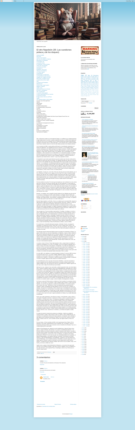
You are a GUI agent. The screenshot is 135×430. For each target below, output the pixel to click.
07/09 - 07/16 (85, 274)
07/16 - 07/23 (85, 272)
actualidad (87, 87)
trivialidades (91, 87)
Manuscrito (85, 94)
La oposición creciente (41, 95)
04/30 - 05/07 (85, 297)
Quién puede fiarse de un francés (43, 89)
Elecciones (39, 56)
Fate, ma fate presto (41, 91)
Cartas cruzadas (87, 86)
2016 (83, 337)
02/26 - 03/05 (85, 312)
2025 (83, 238)
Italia (38, 81)
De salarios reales (91, 174)
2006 (83, 354)
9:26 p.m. (45, 368)
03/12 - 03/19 (85, 309)
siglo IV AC (84, 95)
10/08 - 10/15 (85, 259)
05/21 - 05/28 (85, 285)
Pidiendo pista (39, 83)
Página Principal (57, 404)
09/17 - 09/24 (85, 264)
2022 (83, 327)
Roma (82, 89)
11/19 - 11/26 (85, 249)
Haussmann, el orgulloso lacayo (43, 78)
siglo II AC (89, 88)
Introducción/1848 (40, 55)
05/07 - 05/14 (85, 296)
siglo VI (82, 85)
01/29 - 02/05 (85, 319)
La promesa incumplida (41, 66)
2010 (83, 347)
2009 (83, 349)
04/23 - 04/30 (85, 299)
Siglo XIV (87, 81)
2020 (83, 331)
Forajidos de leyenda (94, 89)
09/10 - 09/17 (85, 265)
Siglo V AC (88, 83)
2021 (83, 329)
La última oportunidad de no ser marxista (45, 94)
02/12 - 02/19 (85, 316)
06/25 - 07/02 (85, 277)
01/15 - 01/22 (85, 322)
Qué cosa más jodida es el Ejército (44, 59)
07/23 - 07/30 (85, 270)
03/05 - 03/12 (85, 311)
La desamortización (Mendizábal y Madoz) (90, 162)
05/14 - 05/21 (85, 294)
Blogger (71, 413)
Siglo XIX (42, 353)
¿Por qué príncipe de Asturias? (88, 183)
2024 (83, 239)
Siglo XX (84, 75)
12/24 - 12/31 (85, 244)
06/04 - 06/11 (85, 282)
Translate (90, 103)
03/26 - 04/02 (85, 306)
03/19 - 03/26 (85, 307)
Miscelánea (95, 75)
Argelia (38, 98)
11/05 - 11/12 (85, 252)
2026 (83, 236)
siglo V (97, 81)
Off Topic (93, 82)
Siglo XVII (85, 79)
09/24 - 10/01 (85, 262)
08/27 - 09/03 (85, 269)
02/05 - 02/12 (85, 317)
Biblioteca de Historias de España (88, 146)
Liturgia (92, 85)
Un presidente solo (40, 61)
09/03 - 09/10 (85, 267)
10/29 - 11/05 (85, 254)
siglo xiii (97, 82)
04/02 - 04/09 (85, 304)
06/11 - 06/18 (85, 280)
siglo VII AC (88, 95)
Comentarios (85, 208)
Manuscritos (93, 79)
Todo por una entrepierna (42, 70)
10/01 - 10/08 (85, 261)
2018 (83, 334)
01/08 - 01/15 (85, 324)
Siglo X (82, 82)
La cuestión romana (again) (42, 92)
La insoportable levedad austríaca (43, 76)
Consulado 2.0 (39, 68)
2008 (83, 351)
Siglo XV (83, 77)
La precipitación (40, 73)
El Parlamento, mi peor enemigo (43, 64)
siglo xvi (97, 76)
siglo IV (90, 81)
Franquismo (88, 77)
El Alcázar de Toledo (86, 168)
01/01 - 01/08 (85, 325)
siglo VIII (93, 83)
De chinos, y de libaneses (42, 90)
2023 (83, 241)
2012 (83, 344)
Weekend (95, 85)
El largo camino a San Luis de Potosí (44, 96)
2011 (83, 346)
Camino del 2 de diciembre (42, 65)
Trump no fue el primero (41, 57)
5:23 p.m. (45, 361)
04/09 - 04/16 (85, 302)
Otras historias (90, 94)
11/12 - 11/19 (85, 251)
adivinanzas (86, 80)
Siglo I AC (86, 82)
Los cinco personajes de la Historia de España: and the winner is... (93, 153)
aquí (88, 68)
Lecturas (89, 79)
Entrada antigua (73, 404)
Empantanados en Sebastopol (43, 74)
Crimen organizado (87, 85)
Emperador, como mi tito (42, 69)
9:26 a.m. (52, 377)
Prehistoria (94, 94)
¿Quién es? (96, 88)
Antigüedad (83, 81)
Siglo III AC (85, 89)
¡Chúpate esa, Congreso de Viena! (44, 77)
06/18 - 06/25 (85, 279)
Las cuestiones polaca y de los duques (44, 99)
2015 (83, 339)
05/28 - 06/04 (85, 284)
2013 (83, 342)
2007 (83, 352)
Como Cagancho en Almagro (87, 119)
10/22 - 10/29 (85, 256)
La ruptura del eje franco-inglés (43, 79)
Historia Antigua (83, 83)
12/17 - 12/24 (85, 246)
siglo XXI (96, 83)
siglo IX (89, 82)
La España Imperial (94, 86)
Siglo (97, 94)
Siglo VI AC (89, 89)
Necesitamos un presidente (42, 60)
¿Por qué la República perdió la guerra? (89, 139)
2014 (83, 341)
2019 (83, 332)
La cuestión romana (41, 63)
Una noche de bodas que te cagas (88, 133)
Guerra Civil (83, 76)
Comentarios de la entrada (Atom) (48, 406)
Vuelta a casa (39, 87)
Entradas (84, 206)
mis (81, 95)
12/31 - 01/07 (85, 242)
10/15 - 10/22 (85, 257)
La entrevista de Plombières (42, 82)
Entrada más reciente (41, 404)
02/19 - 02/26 (85, 314)
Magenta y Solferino (41, 86)
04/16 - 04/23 (85, 301)
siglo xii (92, 80)
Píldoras (92, 88)
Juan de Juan (46, 377)
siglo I (91, 83)
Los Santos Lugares (41, 72)
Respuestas (43, 374)
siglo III (83, 86)
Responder (42, 364)
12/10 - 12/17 (85, 247)
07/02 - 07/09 (85, 275)
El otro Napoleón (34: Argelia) (88, 289)
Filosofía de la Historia (85, 92)
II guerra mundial (90, 76)
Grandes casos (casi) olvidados (89, 93)
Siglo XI (96, 80)
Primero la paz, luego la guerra (43, 85)
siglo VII (94, 81)
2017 (83, 336)
